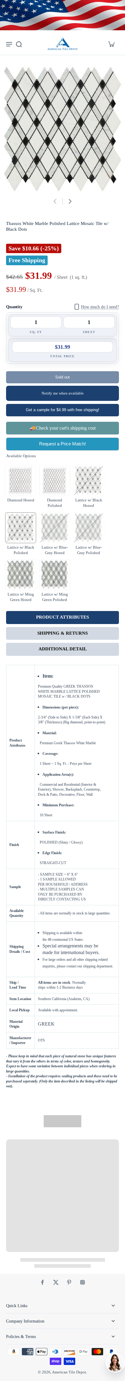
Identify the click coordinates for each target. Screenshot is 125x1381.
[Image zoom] (62, 129)
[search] (18, 44)
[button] (62, 377)
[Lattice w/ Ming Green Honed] (20, 574)
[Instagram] (82, 1282)
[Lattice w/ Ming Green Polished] (54, 574)
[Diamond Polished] (54, 480)
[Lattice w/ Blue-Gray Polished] (88, 527)
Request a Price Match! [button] (62, 443)
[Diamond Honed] (20, 480)
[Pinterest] (69, 1282)
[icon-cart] (111, 44)
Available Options (21, 456)
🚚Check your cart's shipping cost (63, 428)
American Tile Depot (69, 1372)
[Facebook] (42, 1282)
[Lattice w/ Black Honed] (88, 480)
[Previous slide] (55, 201)
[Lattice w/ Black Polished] (20, 527)
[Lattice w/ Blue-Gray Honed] (54, 527)
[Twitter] (55, 1282)
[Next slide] (70, 201)
